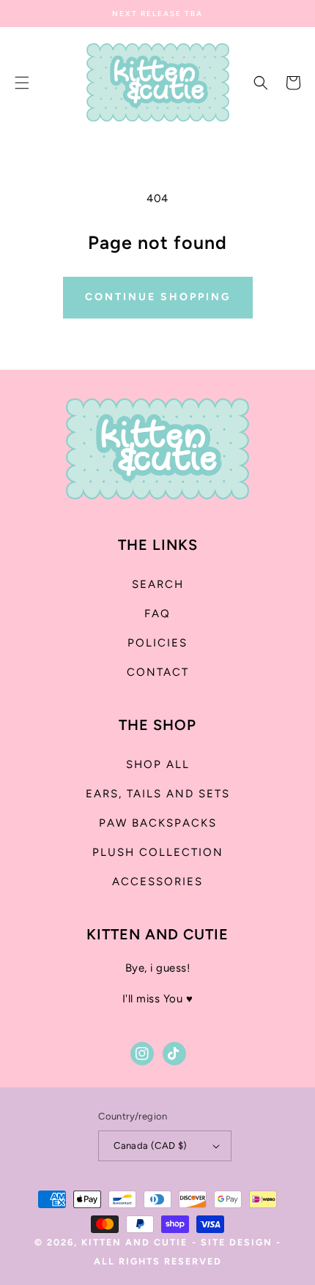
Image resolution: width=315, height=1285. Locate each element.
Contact (158, 672)
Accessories (157, 881)
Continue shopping (158, 297)
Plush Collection (157, 852)
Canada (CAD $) (151, 1145)
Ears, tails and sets (158, 793)
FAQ (157, 613)
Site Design (237, 1242)
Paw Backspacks (158, 823)
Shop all (158, 764)
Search (158, 584)
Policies (157, 642)
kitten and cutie (134, 1242)
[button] (22, 83)
